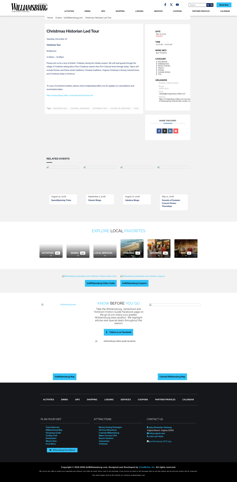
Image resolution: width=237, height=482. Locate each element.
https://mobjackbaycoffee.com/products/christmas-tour (70, 95)
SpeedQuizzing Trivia (61, 200)
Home (50, 18)
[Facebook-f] (165, 4)
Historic (161, 68)
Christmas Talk (60, 108)
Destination (51, 438)
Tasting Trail (51, 436)
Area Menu (51, 444)
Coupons (177, 11)
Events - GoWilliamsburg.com (69, 18)
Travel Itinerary (52, 427)
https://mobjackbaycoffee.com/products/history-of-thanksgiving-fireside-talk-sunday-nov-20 (179, 100)
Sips (103, 11)
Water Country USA (108, 436)
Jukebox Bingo (132, 200)
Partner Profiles (201, 11)
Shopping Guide (53, 433)
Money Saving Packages (110, 427)
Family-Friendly (164, 66)
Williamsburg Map (54, 430)
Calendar (225, 11)
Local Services (103, 253)
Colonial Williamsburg (109, 433)
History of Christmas (120, 108)
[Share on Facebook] (159, 130)
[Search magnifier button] (211, 5)
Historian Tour (100, 108)
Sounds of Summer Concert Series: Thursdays (171, 203)
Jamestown (104, 441)
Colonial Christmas (80, 108)
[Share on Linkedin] (170, 130)
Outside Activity (164, 72)
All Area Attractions (108, 430)
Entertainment (163, 64)
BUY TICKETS (161, 53)
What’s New (51, 441)
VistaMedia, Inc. (147, 467)
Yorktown (103, 444)
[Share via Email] (175, 130)
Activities (69, 11)
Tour (136, 108)
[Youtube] (177, 4)
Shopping (120, 11)
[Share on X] (164, 130)
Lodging (139, 11)
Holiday (161, 70)
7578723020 (164, 88)
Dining (88, 11)
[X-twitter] (171, 4)
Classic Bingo (94, 200)
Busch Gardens (106, 438)
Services (158, 11)
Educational (162, 62)
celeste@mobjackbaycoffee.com (172, 94)
